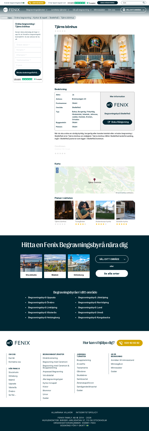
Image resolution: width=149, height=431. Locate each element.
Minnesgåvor (117, 364)
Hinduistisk (77, 114)
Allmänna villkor (62, 412)
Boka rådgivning (107, 3)
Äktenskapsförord (85, 383)
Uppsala (12, 383)
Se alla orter (111, 273)
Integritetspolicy (87, 412)
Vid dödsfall (48, 375)
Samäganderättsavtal (87, 387)
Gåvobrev (81, 371)
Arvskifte (81, 364)
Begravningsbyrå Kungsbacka (94, 317)
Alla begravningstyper (53, 379)
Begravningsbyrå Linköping (42, 307)
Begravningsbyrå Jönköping (93, 297)
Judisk (75, 117)
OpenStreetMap (121, 193)
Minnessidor (116, 368)
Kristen (89, 117)
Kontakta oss (15, 362)
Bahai (74, 112)
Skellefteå (76, 107)
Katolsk (82, 117)
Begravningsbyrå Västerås (42, 312)
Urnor (45, 394)
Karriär (12, 358)
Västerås (13, 387)
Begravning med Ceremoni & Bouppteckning (56, 367)
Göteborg (13, 376)
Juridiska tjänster (81, 355)
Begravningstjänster (53, 354)
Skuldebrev (82, 375)
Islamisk (86, 114)
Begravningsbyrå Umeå (90, 312)
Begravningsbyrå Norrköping (93, 302)
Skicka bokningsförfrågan (28, 72)
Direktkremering (50, 358)
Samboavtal (82, 379)
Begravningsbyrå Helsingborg (44, 317)
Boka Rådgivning (120, 122)
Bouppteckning (84, 360)
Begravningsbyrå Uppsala (42, 297)
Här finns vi (14, 369)
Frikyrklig (91, 112)
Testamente (82, 368)
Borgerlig (82, 112)
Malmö (12, 380)
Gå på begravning (116, 355)
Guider (46, 398)
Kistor (45, 387)
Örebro (12, 391)
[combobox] (133, 9)
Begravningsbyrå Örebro (41, 302)
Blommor (47, 390)
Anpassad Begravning (53, 371)
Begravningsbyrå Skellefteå (117, 113)
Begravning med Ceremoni (55, 362)
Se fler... (12, 395)
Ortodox (75, 119)
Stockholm (14, 372)
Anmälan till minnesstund (122, 360)
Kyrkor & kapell (50, 383)
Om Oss (12, 354)
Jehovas (94, 114)
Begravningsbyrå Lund (90, 307)
